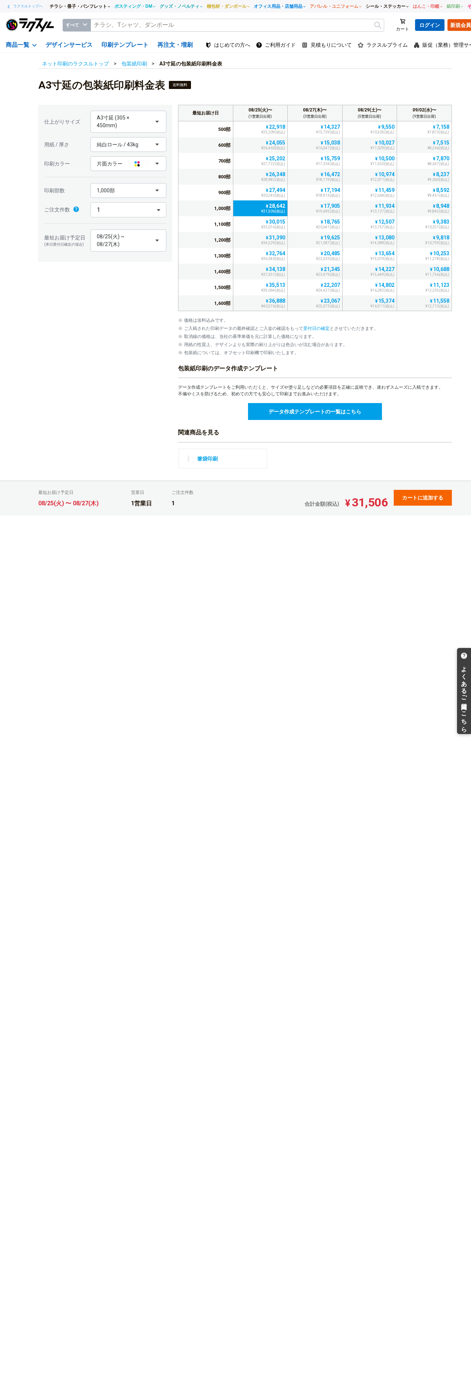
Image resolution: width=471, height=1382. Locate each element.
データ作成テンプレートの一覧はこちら (315, 411)
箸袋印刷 (207, 459)
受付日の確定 (316, 328)
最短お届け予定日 (64, 240)
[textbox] (237, 25)
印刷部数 (54, 190)
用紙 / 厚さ (56, 144)
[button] (128, 122)
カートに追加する (422, 498)
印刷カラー (57, 164)
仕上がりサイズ (62, 122)
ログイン (429, 25)
